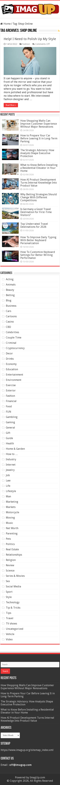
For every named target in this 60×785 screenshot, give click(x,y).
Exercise (11, 385)
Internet (11, 464)
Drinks (10, 358)
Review (10, 565)
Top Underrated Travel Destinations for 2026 (34, 225)
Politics (10, 544)
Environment (13, 379)
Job (8, 475)
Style (9, 597)
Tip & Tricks (13, 607)
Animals (11, 284)
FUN (8, 411)
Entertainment (14, 374)
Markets (11, 507)
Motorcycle (12, 512)
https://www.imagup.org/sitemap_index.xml (27, 750)
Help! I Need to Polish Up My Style (30, 39)
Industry (11, 459)
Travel (9, 618)
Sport (9, 591)
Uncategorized (14, 628)
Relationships (14, 554)
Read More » (11, 105)
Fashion (26, 44)
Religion (11, 560)
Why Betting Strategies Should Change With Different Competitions (38, 197)
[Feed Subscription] (59, 30)
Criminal (11, 342)
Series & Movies (15, 575)
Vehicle (10, 634)
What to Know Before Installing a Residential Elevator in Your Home (39, 167)
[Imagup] (30, 9)
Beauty (10, 289)
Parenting (12, 533)
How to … (12, 454)
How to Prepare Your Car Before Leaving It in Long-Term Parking (38, 138)
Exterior (11, 390)
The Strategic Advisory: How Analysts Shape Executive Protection (37, 153)
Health (10, 443)
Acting (10, 279)
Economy (11, 364)
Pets (8, 538)
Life (8, 485)
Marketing (12, 501)
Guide (9, 438)
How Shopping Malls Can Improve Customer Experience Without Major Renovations (38, 123)
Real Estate (12, 549)
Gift (8, 432)
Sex (8, 581)
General (10, 427)
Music (9, 522)
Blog (8, 300)
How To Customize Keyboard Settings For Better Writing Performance (37, 255)
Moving (10, 517)
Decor (9, 353)
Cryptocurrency (15, 348)
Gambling (12, 417)
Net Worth (12, 528)
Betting (10, 295)
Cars (8, 311)
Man (8, 496)
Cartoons (11, 316)
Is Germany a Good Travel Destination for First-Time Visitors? (36, 212)
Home (7, 23)
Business (11, 305)
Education (12, 369)
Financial (11, 401)
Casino (10, 321)
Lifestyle (11, 491)
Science (10, 570)
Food (9, 406)
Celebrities (12, 332)
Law (8, 480)
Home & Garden (15, 448)
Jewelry (10, 470)
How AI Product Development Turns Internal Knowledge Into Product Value (38, 182)
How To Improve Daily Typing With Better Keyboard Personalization (38, 240)
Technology (13, 602)
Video (9, 639)
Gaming (10, 422)
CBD (8, 327)
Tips (8, 613)
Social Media (13, 586)
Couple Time (13, 337)
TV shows (11, 623)
